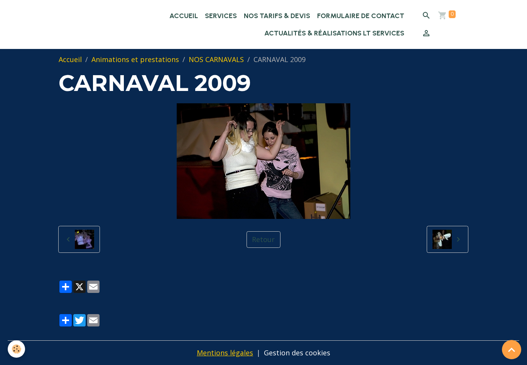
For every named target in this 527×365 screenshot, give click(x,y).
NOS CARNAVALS (216, 59)
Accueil (183, 16)
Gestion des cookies (297, 352)
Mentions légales (225, 352)
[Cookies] (16, 349)
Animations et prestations (135, 59)
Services (221, 16)
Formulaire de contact (360, 16)
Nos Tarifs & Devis (277, 16)
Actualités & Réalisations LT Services (334, 33)
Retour (263, 239)
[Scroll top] (511, 349)
